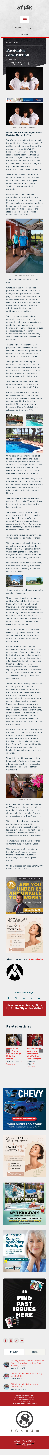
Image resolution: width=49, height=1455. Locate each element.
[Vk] (39, 998)
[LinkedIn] (21, 64)
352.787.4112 (24, 1401)
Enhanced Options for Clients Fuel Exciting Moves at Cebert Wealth (34, 1054)
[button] (8, 1051)
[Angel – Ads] (24, 1136)
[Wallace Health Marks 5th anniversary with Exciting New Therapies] (14, 1040)
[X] (14, 64)
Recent (35, 1352)
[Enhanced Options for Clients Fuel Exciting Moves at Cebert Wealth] (35, 1040)
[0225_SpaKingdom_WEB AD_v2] (24, 917)
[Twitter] (16, 1340)
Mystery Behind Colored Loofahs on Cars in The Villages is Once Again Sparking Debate (27, 1363)
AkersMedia (36, 959)
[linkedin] (38, 1431)
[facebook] (11, 1431)
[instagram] (17, 1431)
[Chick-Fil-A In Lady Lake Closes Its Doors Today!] (6, 1385)
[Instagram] (11, 1340)
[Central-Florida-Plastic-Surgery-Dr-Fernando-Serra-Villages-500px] (24, 1231)
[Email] (36, 64)
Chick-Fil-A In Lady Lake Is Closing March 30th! (26, 1374)
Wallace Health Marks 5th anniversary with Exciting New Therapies (13, 1053)
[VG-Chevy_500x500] (24, 1089)
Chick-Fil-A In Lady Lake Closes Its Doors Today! (26, 1385)
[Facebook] (7, 64)
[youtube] (27, 1431)
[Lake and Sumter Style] (24, 878)
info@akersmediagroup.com (25, 1403)
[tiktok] (32, 1431)
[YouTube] (22, 1340)
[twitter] (22, 1431)
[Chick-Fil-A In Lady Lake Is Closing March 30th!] (6, 1375)
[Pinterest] (29, 64)
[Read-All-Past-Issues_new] (24, 1279)
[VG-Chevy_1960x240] (24, 99)
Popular (14, 1352)
